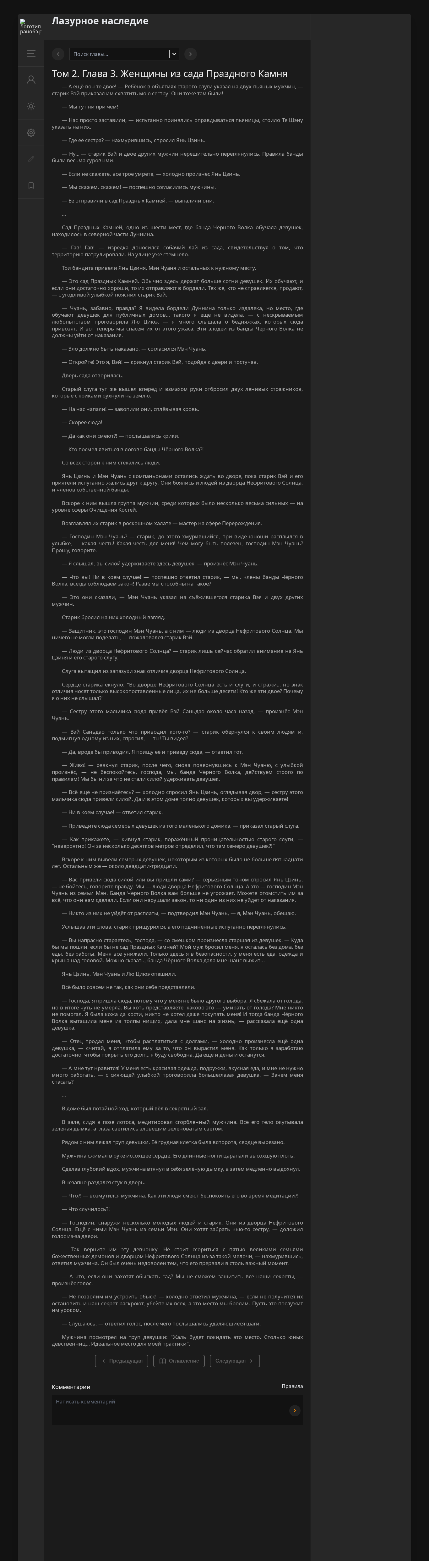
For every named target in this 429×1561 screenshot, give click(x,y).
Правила (292, 1386)
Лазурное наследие (100, 20)
